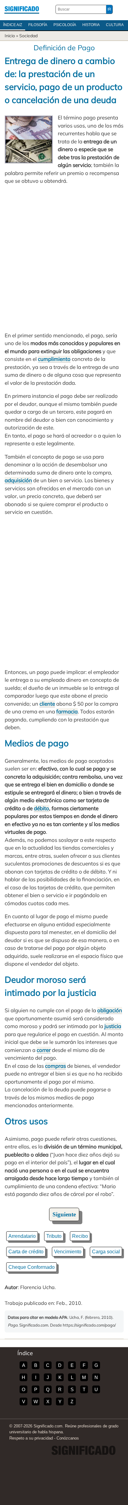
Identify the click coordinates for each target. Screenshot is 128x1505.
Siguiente (64, 1214)
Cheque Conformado (31, 1267)
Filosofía (37, 25)
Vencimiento (67, 1251)
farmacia (67, 711)
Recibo (80, 1236)
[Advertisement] (64, 258)
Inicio (10, 35)
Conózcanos (68, 1438)
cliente (47, 703)
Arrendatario (22, 1236)
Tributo (54, 1236)
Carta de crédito (25, 1251)
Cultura (115, 25)
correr (44, 1050)
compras (55, 1065)
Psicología (64, 25)
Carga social (106, 1251)
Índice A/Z (12, 25)
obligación (109, 1010)
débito (41, 808)
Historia (91, 25)
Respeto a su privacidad (31, 1438)
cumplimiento (54, 359)
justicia (112, 1026)
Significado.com (21, 9)
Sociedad (28, 35)
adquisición (18, 480)
